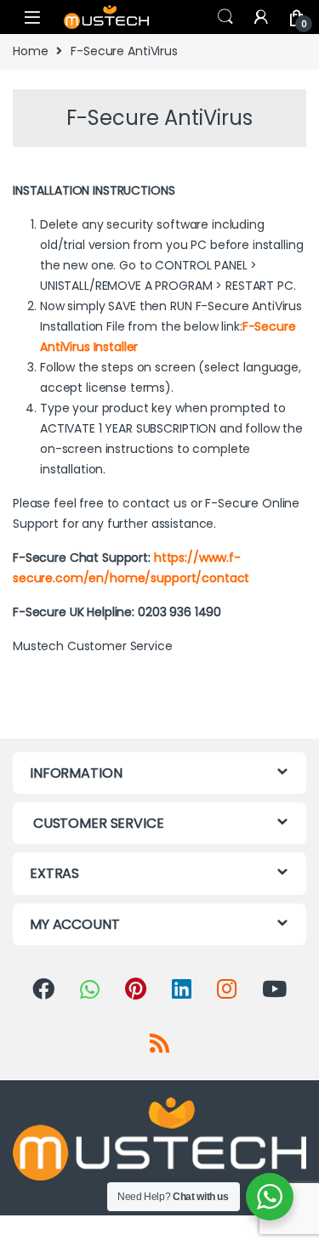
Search (225, 17)
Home (30, 50)
